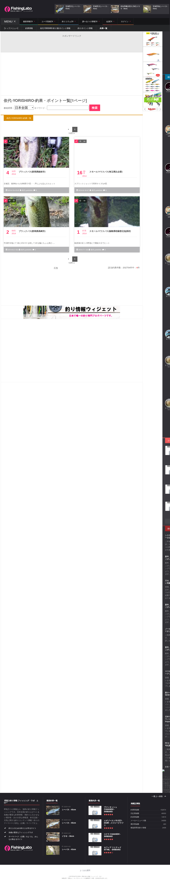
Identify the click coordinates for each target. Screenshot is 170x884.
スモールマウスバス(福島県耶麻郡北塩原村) (110, 231)
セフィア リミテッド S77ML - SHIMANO (112, 848)
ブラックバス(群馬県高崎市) (32, 231)
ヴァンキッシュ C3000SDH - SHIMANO (110, 809)
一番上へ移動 (157, 796)
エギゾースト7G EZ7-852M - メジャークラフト (114, 822)
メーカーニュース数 (138, 821)
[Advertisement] (71, 43)
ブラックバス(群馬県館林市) (32, 171)
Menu (8, 21)
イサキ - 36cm (68, 836)
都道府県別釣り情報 (138, 828)
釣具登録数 (135, 817)
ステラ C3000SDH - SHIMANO (112, 835)
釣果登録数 (135, 810)
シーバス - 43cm (69, 849)
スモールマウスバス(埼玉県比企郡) (105, 171)
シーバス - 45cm (69, 809)
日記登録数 (135, 813)
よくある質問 (85, 870)
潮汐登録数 (135, 824)
